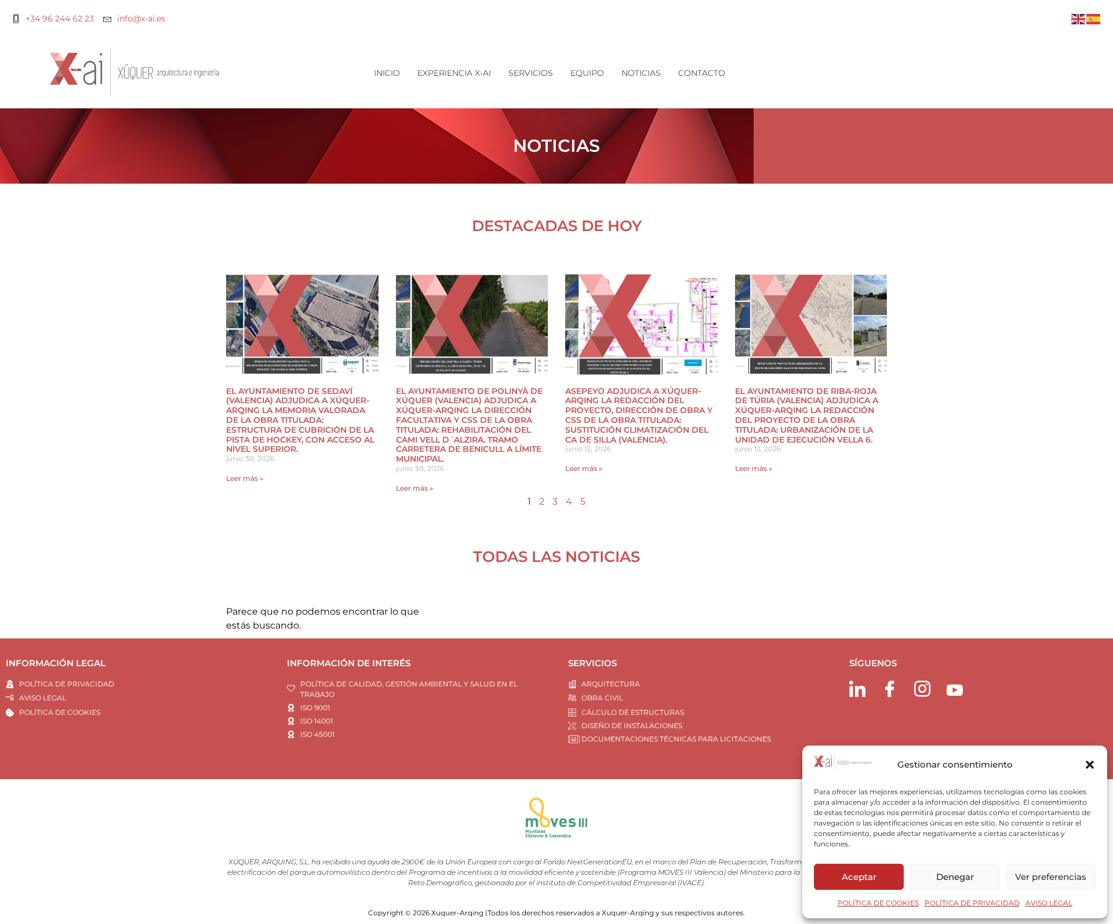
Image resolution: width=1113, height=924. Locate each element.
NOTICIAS (641, 73)
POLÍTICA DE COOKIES (878, 903)
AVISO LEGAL (1048, 903)
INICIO (387, 73)
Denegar (955, 876)
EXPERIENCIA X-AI (454, 73)
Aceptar (859, 876)
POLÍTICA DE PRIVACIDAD (972, 903)
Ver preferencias (1050, 876)
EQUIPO (587, 73)
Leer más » (244, 478)
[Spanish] (1093, 18)
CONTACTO (701, 73)
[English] (1078, 18)
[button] (1090, 764)
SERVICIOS (530, 73)
